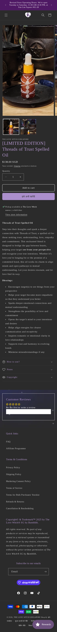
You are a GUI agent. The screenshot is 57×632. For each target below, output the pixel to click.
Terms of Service (14, 488)
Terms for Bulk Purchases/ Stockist (22, 495)
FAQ (8, 442)
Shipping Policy (13, 474)
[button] (6, 15)
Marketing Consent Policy (18, 481)
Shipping (17, 166)
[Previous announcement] (5, 5)
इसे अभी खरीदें (28, 196)
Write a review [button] (28, 411)
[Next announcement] (51, 5)
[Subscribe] (45, 571)
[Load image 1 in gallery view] (11, 127)
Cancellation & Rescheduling (19, 508)
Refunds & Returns (15, 502)
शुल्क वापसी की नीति (21, 621)
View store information (16, 214)
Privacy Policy (13, 467)
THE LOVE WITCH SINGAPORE (27, 617)
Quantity (6, 171)
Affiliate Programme (16, 448)
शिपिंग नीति (22, 625)
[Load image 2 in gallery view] (28, 127)
